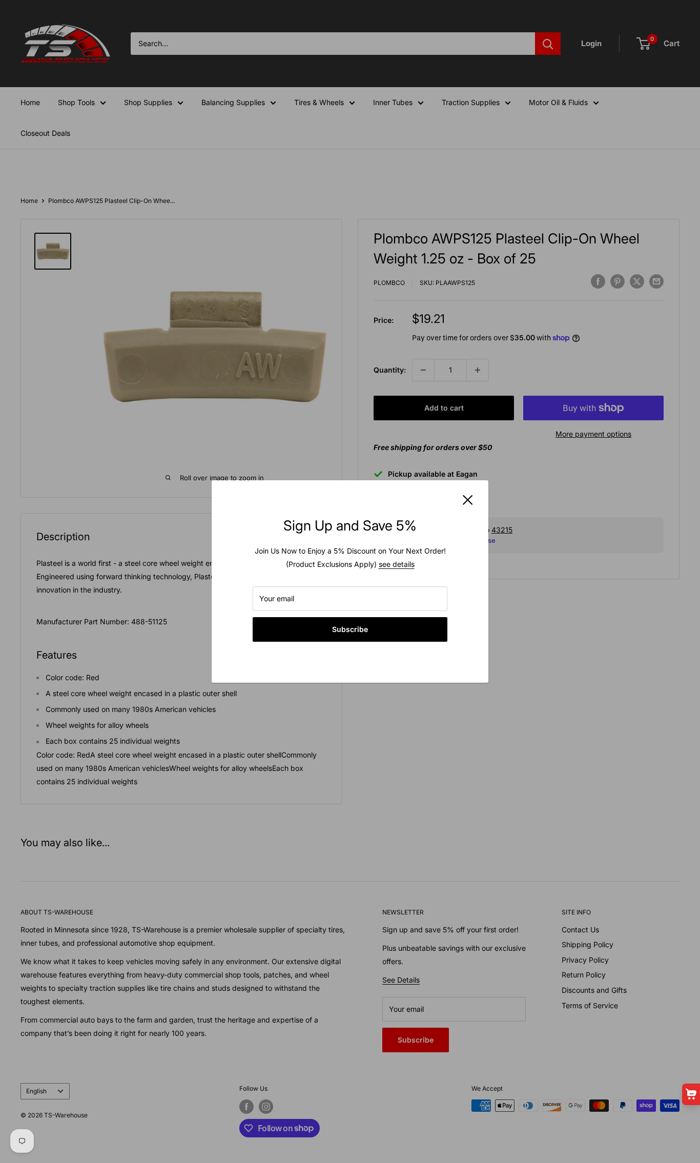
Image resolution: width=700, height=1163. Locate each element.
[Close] (468, 499)
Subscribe (350, 629)
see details (397, 564)
